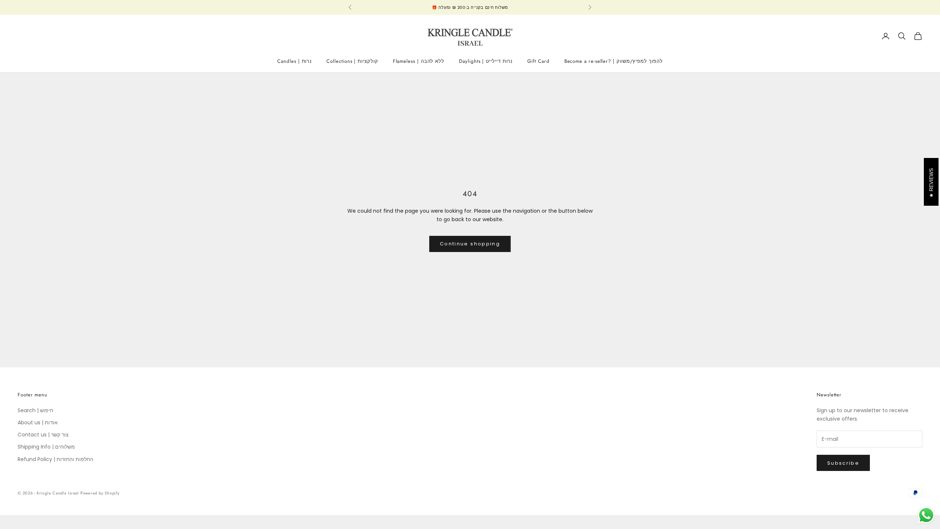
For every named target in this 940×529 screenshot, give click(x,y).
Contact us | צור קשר (43, 434)
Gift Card (538, 61)
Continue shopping (470, 243)
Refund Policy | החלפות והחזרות (55, 459)
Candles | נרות (294, 61)
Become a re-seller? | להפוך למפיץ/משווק (613, 61)
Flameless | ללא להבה (419, 61)
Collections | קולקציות (352, 61)
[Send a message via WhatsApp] (926, 515)
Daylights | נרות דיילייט (486, 61)
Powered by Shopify (100, 493)
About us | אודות (38, 422)
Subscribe (843, 463)
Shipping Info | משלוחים (46, 446)
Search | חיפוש (35, 410)
